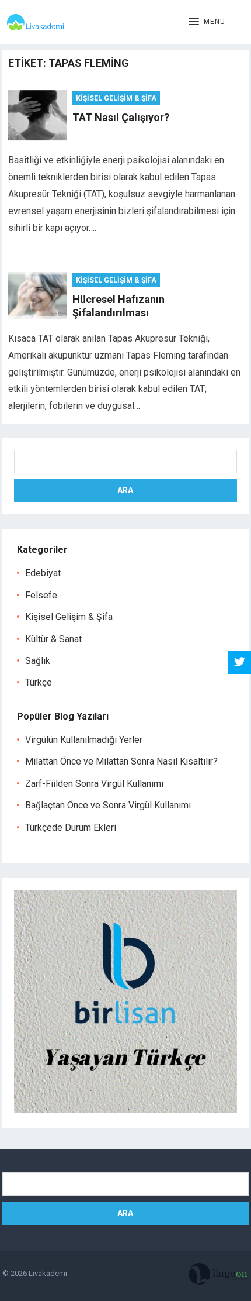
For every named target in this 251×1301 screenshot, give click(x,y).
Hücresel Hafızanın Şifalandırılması (118, 306)
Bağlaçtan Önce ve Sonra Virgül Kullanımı (108, 805)
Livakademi (48, 1273)
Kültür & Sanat (53, 639)
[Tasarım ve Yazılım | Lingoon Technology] (219, 1276)
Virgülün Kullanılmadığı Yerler (83, 739)
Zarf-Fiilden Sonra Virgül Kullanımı (94, 783)
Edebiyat (43, 573)
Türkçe (38, 682)
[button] (207, 22)
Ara (125, 490)
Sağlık (37, 660)
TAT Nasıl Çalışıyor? (120, 117)
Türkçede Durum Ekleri (70, 827)
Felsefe (41, 595)
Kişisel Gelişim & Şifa (116, 98)
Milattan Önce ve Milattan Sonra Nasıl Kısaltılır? (121, 761)
